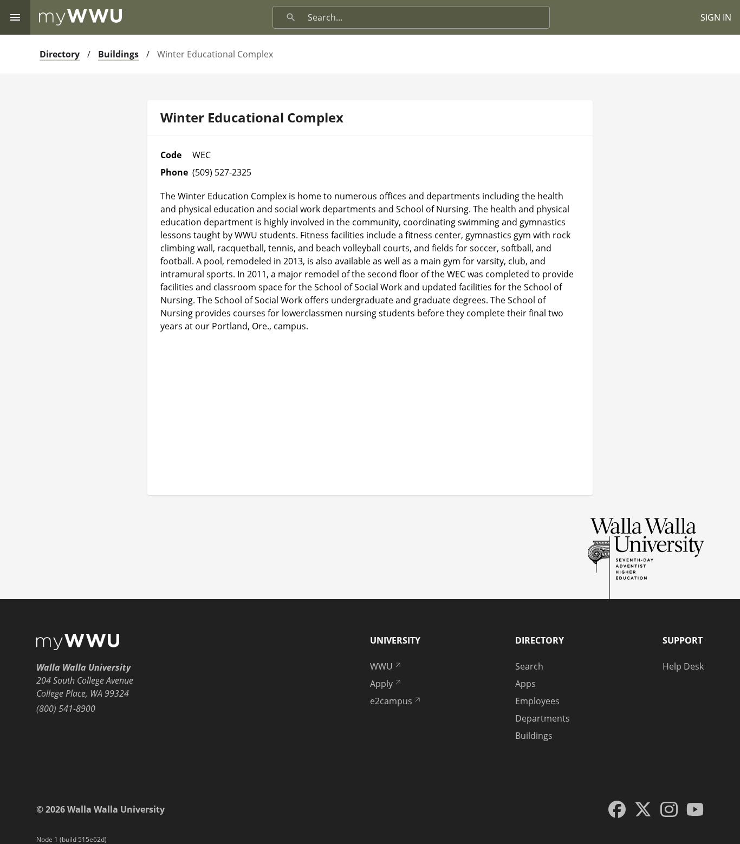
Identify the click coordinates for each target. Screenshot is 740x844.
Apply (381, 684)
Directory (60, 54)
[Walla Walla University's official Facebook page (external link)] (617, 809)
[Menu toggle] (15, 17)
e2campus (391, 701)
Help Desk (683, 666)
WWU (381, 666)
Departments (542, 718)
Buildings (118, 54)
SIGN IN (715, 17)
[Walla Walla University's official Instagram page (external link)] (669, 809)
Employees (537, 701)
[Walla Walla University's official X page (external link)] (643, 809)
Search (529, 666)
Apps (525, 684)
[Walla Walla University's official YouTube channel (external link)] (695, 809)
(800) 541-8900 (65, 709)
